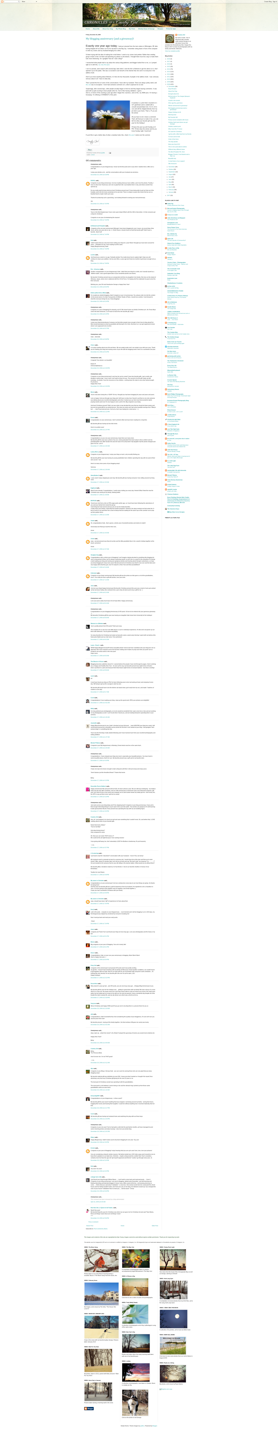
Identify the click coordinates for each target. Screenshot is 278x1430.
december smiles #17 (173, 353)
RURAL (93, 180)
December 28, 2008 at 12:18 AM (100, 1008)
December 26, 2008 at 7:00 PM (100, 203)
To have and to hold (174, 136)
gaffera (142, 1426)
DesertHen (94, 983)
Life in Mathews (172, 302)
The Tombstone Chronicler (175, 361)
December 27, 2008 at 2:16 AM (100, 515)
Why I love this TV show (175, 129)
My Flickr (132, 29)
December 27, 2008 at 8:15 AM (100, 592)
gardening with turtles (174, 356)
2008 (168, 84)
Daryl (92, 909)
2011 (168, 76)
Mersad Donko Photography (176, 208)
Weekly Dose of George (146, 29)
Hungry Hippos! (171, 254)
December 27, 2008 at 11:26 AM (100, 717)
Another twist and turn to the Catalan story (178, 334)
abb (92, 1014)
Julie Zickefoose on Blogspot (176, 218)
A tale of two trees (173, 139)
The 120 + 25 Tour (172, 454)
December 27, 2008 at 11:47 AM (100, 737)
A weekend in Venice (172, 376)
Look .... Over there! (172, 319)
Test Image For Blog (172, 292)
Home (88, 29)
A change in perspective (173, 472)
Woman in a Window (97, 623)
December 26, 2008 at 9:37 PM (100, 328)
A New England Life (173, 424)
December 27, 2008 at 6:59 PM (100, 893)
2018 (168, 59)
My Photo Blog (121, 29)
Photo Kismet (171, 410)
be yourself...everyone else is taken (178, 438)
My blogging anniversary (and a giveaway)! (110, 38)
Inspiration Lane (172, 278)
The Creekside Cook (173, 269)
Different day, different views (176, 149)
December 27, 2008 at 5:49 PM (100, 874)
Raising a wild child (172, 275)
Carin (92, 1114)
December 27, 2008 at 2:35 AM (100, 533)
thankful (169, 462)
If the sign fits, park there (175, 103)
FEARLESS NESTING (173, 419)
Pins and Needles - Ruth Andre (175, 324)
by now (169, 440)
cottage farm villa (96, 1177)
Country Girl (94, 817)
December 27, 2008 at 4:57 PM (100, 847)
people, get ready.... (172, 491)
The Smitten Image (173, 337)
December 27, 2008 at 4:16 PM (100, 796)
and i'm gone (170, 435)
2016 (168, 64)
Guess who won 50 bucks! (174, 357)
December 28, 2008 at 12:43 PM (100, 1119)
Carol (92, 697)
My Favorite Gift (172, 117)
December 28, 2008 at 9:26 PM (100, 1191)
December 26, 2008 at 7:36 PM (100, 220)
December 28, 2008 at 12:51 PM (100, 1131)
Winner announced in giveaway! (177, 105)
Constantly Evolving (173, 506)
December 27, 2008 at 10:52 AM (100, 702)
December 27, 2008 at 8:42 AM (100, 639)
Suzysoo (93, 1003)
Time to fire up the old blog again (175, 343)
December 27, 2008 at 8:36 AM (100, 617)
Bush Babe (170, 253)
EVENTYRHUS (171, 484)
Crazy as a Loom (172, 215)
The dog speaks (173, 141)
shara (92, 929)
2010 (168, 79)
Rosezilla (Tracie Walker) (98, 786)
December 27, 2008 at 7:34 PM (100, 923)
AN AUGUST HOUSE (173, 386)
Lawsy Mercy (95, 452)
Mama (92, 942)
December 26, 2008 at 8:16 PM (100, 301)
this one (88, 85)
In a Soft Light (171, 461)
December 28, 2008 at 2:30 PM (100, 1142)
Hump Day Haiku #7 (172, 476)
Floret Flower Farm (173, 227)
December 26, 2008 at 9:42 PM (100, 352)
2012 (168, 74)
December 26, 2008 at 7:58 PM (100, 263)
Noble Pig (170, 203)
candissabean (171, 415)
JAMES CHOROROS (173, 311)
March (171, 187)
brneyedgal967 (95, 1096)
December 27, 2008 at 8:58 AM (100, 670)
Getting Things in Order (173, 486)
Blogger (154, 1426)
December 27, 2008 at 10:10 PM (100, 977)
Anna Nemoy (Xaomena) (174, 480)
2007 (168, 195)
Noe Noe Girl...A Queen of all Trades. (102, 1207)
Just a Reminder (171, 407)
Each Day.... (171, 405)
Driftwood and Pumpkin (98, 226)
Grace (93, 953)
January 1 (170, 259)
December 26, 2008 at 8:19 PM (100, 314)
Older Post (155, 1226)
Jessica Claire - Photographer (176, 262)
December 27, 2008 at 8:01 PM (100, 936)
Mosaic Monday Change (173, 451)
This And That (171, 467)
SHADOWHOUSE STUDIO (175, 291)
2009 (168, 82)
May (170, 182)
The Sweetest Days (173, 509)
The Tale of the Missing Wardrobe (176, 381)
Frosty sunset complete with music (178, 120)
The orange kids (171, 308)
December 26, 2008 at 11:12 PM (100, 411)
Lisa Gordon (171, 327)
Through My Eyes (172, 434)
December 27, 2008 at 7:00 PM (100, 903)
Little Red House (172, 450)
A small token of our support (176, 161)
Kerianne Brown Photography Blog (178, 400)
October (171, 169)
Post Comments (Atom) (100, 1229)
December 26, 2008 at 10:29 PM (100, 368)
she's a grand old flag (173, 288)
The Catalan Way (172, 332)
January (171, 192)
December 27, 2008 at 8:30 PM (100, 959)
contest (93, 154)
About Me (96, 29)
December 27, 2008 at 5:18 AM (100, 567)
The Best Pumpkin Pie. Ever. (176, 152)
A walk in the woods (174, 100)
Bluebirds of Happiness (173, 430)
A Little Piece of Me (173, 248)
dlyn (92, 1068)
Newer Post (89, 1226)
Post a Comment (93, 1222)
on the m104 (171, 286)
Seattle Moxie (171, 307)
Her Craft (169, 329)
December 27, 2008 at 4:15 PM (100, 780)
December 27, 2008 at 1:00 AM (100, 482)
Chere (92, 345)
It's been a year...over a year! (175, 411)
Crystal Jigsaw (172, 380)
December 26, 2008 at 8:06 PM (100, 287)
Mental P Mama (95, 743)
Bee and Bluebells (172, 249)
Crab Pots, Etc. (171, 303)
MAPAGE (93, 500)
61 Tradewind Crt (171, 402)
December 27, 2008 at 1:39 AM (100, 495)
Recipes (160, 29)
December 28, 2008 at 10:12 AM (100, 1062)
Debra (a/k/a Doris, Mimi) (98, 293)
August (171, 174)
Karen (92, 417)
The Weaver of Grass (97, 661)
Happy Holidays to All (174, 112)
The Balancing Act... (172, 367)
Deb (92, 240)
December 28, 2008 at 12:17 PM (100, 1108)
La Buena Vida (171, 375)
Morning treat (172, 114)
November (172, 167)
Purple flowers (171, 416)
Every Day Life (171, 365)
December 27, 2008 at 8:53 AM (100, 655)
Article (169, 481)
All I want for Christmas (175, 131)
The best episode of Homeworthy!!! (176, 240)
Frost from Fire (171, 338)
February (171, 189)
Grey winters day (171, 426)
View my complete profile (172, 51)
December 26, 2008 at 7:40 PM (100, 234)
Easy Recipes (172, 89)
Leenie (93, 255)
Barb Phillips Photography (175, 394)
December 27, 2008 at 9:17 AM (100, 692)
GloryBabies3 (95, 475)
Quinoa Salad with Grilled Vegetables (177, 245)
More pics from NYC (174, 144)
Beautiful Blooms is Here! (173, 224)
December (172, 86)
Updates (169, 391)
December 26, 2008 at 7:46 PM (100, 249)
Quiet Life (170, 238)
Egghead (93, 488)
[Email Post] (109, 152)
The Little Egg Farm (173, 465)
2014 (168, 69)
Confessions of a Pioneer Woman (177, 295)
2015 (168, 66)
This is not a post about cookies (177, 147)
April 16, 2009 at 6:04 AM (98, 1202)
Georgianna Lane (172, 222)
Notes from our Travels (174, 342)
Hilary (92, 1137)
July (170, 177)
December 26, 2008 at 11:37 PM (100, 429)
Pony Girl (93, 965)
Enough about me (173, 94)
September (172, 172)
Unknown (93, 573)
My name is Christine (97, 880)
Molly (92, 708)
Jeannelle (94, 723)
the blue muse (171, 351)
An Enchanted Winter (172, 421)
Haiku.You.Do (171, 443)
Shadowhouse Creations (174, 283)
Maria (92, 392)
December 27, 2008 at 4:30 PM (100, 811)
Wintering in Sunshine (173, 348)
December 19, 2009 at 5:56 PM (100, 1218)
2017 (168, 61)
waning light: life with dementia (176, 470)
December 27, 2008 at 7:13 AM (100, 580)
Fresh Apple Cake (172, 270)
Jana (92, 585)
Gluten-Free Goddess (173, 243)
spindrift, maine (172, 489)
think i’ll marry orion (172, 235)
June (170, 179)
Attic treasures (172, 163)
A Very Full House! (172, 362)
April (170, 184)
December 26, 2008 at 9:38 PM (100, 339)
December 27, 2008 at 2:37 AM (100, 549)
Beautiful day (172, 158)
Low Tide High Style (173, 429)
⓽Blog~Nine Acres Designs (176, 512)
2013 (168, 71)
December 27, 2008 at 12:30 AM (100, 446)
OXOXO (169, 257)
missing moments (172, 346)
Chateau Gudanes (172, 494)
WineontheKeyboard (173, 370)
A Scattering (94, 853)
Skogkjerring (95, 555)
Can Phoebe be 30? (172, 219)
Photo (168, 280)
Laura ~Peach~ (95, 645)
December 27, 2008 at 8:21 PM (100, 947)
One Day (170, 384)
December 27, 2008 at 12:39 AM (100, 469)
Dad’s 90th (170, 372)
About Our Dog (108, 29)
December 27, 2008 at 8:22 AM (100, 603)
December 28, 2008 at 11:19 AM (100, 1090)
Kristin (93, 1148)
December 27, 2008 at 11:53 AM (100, 748)
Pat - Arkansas (95, 269)
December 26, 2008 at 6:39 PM (100, 174)
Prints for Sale (171, 29)
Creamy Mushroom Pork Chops (175, 205)
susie (92, 676)
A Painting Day (171, 323)
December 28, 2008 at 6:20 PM (100, 1171)
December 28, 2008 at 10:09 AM (100, 1043)
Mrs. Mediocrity (172, 234)
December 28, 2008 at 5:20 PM (100, 1160)
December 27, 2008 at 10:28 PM (100, 997)
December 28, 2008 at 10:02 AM (100, 1024)
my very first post (104, 65)
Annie (92, 520)
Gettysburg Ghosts (173, 389)
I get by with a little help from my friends (179, 134)
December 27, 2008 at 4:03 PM (100, 760)
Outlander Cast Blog (173, 273)
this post (131, 135)
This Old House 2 (172, 318)
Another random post (174, 126)
